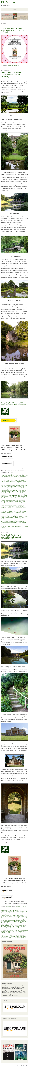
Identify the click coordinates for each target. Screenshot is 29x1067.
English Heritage (11, 495)
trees (17, 518)
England (5, 495)
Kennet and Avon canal (18, 927)
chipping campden (21, 477)
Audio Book (9, 909)
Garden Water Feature (5, 922)
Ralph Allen (11, 511)
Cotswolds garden (13, 489)
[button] (8, 1052)
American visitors (15, 907)
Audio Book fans (7, 476)
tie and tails (8, 517)
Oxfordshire (7, 510)
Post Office (17, 931)
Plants (2, 511)
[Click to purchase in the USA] (7, 459)
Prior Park (6, 511)
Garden (25, 496)
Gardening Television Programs (13, 500)
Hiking (14, 925)
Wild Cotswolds (19, 522)
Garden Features (11, 497)
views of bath (3, 520)
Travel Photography (12, 518)
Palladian (12, 510)
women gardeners (11, 523)
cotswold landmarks (7, 482)
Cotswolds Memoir (16, 474)
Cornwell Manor (4, 479)
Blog (11, 474)
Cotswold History (18, 481)
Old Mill (2, 510)
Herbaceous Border (17, 501)
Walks (21, 936)
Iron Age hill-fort (4, 927)
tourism (16, 517)
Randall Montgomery (18, 511)
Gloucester (3, 501)
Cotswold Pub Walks (16, 482)
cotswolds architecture (6, 487)
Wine (2, 523)
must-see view (8, 507)
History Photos (11, 502)
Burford (12, 477)
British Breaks (7, 477)
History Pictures (17, 502)
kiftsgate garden (4, 505)
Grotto (2, 925)
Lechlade (3, 506)
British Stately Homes (16, 910)
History (5, 502)
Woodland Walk (14, 526)
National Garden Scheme (17, 507)
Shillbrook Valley (4, 515)
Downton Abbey (8, 492)
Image (9, 65)
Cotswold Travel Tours (15, 485)
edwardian (20, 493)
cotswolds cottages (5, 489)
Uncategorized (8, 906)
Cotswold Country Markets (18, 480)
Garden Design (4, 497)
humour (14, 503)
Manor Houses (21, 506)
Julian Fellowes (19, 503)
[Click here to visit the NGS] (9, 423)
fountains (22, 495)
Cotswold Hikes (11, 481)
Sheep (21, 513)
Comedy (9, 911)
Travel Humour (4, 518)
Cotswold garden (4, 481)
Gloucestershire (9, 501)
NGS (16, 508)
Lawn (24, 505)
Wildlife (24, 522)
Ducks (7, 493)
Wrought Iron (21, 526)
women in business (19, 523)
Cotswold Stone (13, 484)
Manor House (15, 506)
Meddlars (3, 507)
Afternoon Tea (14, 475)
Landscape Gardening (12, 505)
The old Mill (19, 516)
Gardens (22, 500)
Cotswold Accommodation (17, 479)
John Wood (10, 927)
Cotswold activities (5, 912)
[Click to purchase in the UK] (7, 465)
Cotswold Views (24, 485)
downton (3, 492)
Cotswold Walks (4, 486)
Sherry (24, 513)
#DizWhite (7, 474)
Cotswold (10, 479)
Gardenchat (9, 498)
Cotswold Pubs (24, 482)
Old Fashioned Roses (22, 508)
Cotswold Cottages (9, 480)
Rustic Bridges (11, 513)
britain (2, 477)
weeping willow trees (13, 521)
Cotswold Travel (20, 484)
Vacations (26, 518)
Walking (17, 936)
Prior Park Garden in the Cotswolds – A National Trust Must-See (12, 537)
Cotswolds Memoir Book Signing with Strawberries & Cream (12, 31)
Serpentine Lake (9, 933)
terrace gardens (13, 516)
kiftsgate (24, 503)
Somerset (7, 516)
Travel (20, 517)
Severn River (17, 513)
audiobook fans (14, 476)
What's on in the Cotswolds (10, 522)
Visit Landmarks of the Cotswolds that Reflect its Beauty (11, 75)
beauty (21, 476)
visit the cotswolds (21, 520)
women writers (8, 526)
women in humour (16, 525)
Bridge (24, 476)
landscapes (20, 505)
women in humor (8, 525)
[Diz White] (15, 20)
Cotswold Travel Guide (5, 485)
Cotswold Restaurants (5, 484)
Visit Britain (9, 520)
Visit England (14, 520)
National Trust (8, 930)
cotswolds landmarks (21, 489)
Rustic (6, 513)
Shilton (9, 515)
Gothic (26, 923)
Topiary (12, 517)
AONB (18, 475)
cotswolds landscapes (5, 490)
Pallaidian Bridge (17, 510)
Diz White (8, 2)
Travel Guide (24, 517)
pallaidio (23, 510)
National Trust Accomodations (17, 930)
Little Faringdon (8, 506)
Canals (15, 477)
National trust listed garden (9, 508)
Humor (10, 503)
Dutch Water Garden (13, 493)
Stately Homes (21, 933)
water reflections (4, 521)
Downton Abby (4, 920)
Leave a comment (15, 65)
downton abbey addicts (17, 492)
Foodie (18, 495)
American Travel (8, 907)
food (16, 495)
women (5, 523)
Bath (18, 476)
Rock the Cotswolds (16, 512)
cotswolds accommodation (18, 486)
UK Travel (21, 518)
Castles (5, 911)
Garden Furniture (19, 497)
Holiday (22, 502)
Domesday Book (22, 491)
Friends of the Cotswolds (18, 496)
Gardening (15, 498)
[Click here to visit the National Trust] (5, 417)
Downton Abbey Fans (21, 919)
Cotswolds (10, 486)
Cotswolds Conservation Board (17, 487)
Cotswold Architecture (13, 912)
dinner (13, 491)
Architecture (22, 475)
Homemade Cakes (5, 503)
